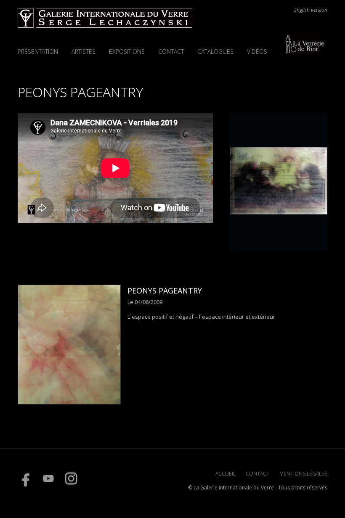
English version (310, 10)
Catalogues (215, 52)
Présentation (38, 52)
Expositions (127, 52)
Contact (171, 52)
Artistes (84, 52)
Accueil (225, 473)
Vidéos (257, 52)
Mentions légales (303, 473)
